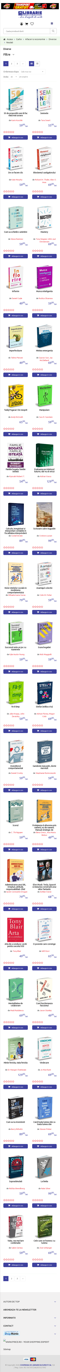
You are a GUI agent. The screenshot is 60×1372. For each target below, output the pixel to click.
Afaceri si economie (35, 39)
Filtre (8, 54)
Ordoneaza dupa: (11, 71)
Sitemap (7, 1349)
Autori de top (11, 1301)
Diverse (53, 39)
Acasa (10, 39)
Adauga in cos (17, 137)
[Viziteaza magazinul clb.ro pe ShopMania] (11, 1334)
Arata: (6, 77)
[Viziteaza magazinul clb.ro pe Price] (26, 1342)
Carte (19, 39)
